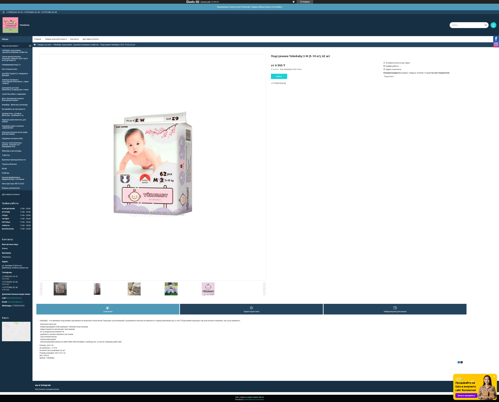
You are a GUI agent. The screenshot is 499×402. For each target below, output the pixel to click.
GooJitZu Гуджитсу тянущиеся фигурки (15, 74)
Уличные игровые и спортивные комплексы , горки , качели (15, 81)
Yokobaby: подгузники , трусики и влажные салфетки (76, 45)
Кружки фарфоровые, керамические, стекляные (13, 178)
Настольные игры (9, 69)
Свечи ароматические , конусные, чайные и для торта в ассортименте (15, 58)
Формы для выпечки (11, 188)
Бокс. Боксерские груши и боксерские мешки (13, 99)
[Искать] (486, 25)
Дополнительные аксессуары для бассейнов (15, 133)
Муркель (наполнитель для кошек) (14, 121)
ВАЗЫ (4, 169)
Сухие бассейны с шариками (14, 94)
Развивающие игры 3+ (11, 65)
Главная (37, 39)
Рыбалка (5, 173)
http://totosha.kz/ (14, 298)
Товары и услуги (44, 45)
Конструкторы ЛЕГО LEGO (13, 184)
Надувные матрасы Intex (12, 138)
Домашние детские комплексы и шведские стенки (15, 89)
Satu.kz (261, 397)
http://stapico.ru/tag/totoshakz (47, 389)
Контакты (74, 39)
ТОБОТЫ (6, 155)
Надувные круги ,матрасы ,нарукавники (13, 127)
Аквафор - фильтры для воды (15, 105)
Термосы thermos (9, 164)
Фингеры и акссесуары (11, 151)
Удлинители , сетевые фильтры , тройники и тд (12, 114)
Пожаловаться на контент (254, 399)
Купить (279, 76)
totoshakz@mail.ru (15, 302)
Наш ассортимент (10, 46)
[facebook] (459, 363)
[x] (462, 363)
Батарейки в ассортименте (13, 109)
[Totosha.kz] (10, 25)
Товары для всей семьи (55, 39)
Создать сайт (206, 2)
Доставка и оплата (91, 39)
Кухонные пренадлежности (14, 160)
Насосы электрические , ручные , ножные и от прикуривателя (12, 145)
